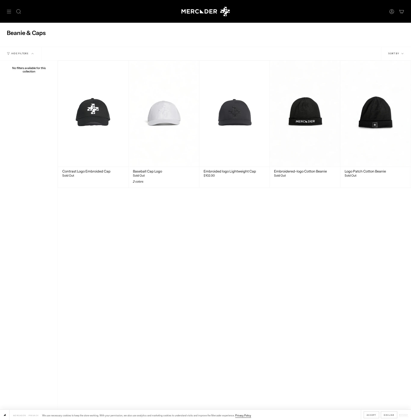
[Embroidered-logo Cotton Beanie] (305, 113)
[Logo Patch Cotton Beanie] (375, 113)
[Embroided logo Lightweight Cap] (234, 113)
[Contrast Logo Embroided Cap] (93, 113)
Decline (389, 415)
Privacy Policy (243, 415)
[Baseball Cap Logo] (164, 113)
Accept (371, 415)
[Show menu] (9, 11)
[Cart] (402, 11)
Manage (403, 415)
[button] (19, 11)
